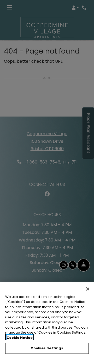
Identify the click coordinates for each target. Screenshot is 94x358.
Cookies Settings (47, 348)
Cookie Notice (20, 337)
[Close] (87, 289)
